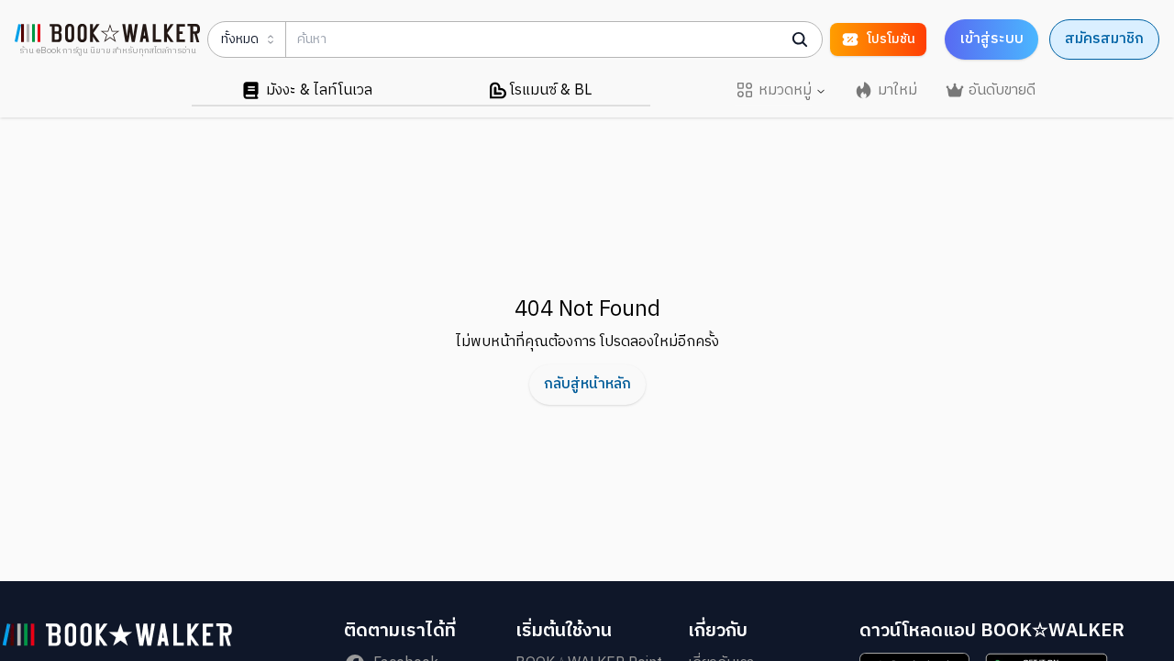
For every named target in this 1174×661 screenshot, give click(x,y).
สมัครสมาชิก (1104, 39)
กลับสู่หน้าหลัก (587, 384)
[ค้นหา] (800, 39)
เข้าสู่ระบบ (991, 39)
